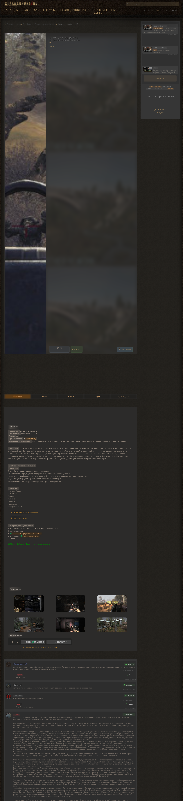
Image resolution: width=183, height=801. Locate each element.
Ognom (19, 675)
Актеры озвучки (20, 518)
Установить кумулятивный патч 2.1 (27, 533)
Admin (19, 704)
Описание (17, 396)
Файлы (39, 10)
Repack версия (126, 349)
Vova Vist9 (167, 87)
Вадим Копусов (153, 89)
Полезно (130, 664)
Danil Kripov (18, 696)
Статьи (51, 10)
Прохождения (69, 10)
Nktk (52, 47)
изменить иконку (148, 27)
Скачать (76, 349)
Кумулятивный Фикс (30, 536)
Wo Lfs (163, 89)
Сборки (97, 396)
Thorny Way (31, 438)
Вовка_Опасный (20, 664)
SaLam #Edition (155, 87)
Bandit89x (17, 685)
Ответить (117, 664)
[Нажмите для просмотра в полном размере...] (25, 193)
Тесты (86, 10)
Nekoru (170, 89)
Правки (26, 10)
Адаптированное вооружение (26, 512)
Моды (14, 10)
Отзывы (44, 396)
